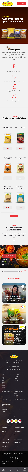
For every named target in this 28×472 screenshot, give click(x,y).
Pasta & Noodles (18, 391)
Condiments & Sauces (19, 399)
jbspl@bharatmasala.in (14, 369)
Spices (3, 375)
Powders (16, 380)
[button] (22, 271)
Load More (14, 216)
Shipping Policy (18, 442)
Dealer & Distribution (19, 427)
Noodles (16, 395)
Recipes (4, 431)
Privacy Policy (5, 439)
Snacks (4, 408)
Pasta (15, 393)
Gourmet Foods (6, 391)
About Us (4, 427)
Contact (16, 435)
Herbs (15, 378)
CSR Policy (5, 446)
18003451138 (15, 366)
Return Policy (5, 442)
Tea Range (4, 399)
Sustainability (17, 431)
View (7, 148)
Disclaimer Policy (18, 439)
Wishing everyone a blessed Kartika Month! (14, 320)
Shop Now (21, 3)
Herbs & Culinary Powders (18, 375)
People (3, 435)
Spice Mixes (5, 383)
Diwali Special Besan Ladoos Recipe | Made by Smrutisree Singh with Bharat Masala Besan (13, 298)
